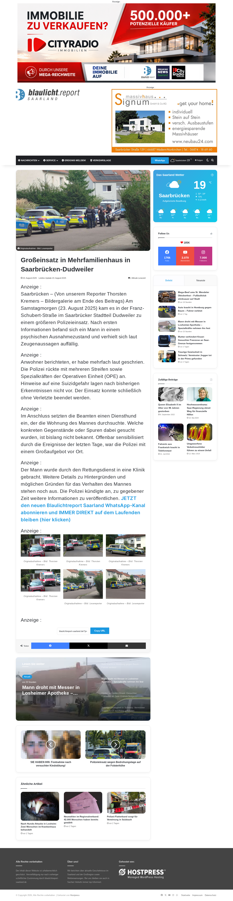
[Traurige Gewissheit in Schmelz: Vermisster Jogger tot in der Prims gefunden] (167, 356)
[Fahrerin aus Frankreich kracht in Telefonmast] (171, 432)
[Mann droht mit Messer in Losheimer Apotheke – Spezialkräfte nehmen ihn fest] (167, 326)
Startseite (185, 895)
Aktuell (27, 677)
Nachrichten (28, 160)
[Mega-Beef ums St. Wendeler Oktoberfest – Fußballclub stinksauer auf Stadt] (167, 296)
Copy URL (99, 630)
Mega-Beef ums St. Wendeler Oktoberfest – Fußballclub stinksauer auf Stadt (193, 295)
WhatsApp (160, 160)
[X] (88, 646)
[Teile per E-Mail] (127, 646)
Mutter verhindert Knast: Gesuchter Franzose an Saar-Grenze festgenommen (55, 690)
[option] (83, 689)
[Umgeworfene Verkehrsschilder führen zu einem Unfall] (199, 432)
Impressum (197, 895)
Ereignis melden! (75, 160)
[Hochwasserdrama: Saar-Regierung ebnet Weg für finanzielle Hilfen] (199, 394)
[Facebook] (50, 646)
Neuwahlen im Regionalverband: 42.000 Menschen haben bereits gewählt (81, 819)
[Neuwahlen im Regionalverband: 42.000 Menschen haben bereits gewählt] (83, 803)
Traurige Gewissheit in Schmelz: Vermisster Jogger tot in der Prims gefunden (195, 355)
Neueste (200, 280)
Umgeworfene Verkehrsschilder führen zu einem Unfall (199, 447)
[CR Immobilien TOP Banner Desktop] (116, 43)
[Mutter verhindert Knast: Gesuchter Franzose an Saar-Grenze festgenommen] (167, 341)
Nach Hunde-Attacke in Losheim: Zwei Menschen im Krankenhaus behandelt (39, 826)
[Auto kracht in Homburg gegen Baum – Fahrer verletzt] (167, 312)
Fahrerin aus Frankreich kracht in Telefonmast (169, 447)
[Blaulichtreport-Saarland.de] (48, 94)
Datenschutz (210, 895)
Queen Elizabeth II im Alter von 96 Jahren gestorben (169, 407)
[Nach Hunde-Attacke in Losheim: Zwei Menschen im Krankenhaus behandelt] (40, 806)
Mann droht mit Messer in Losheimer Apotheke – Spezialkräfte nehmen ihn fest (194, 324)
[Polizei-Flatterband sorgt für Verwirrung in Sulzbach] (126, 803)
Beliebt (168, 280)
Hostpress (75, 895)
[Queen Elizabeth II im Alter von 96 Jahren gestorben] (171, 394)
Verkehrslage (101, 160)
